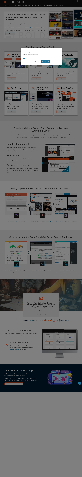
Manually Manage (36, 61)
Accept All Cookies (46, 61)
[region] (41, 56)
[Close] (60, 49)
